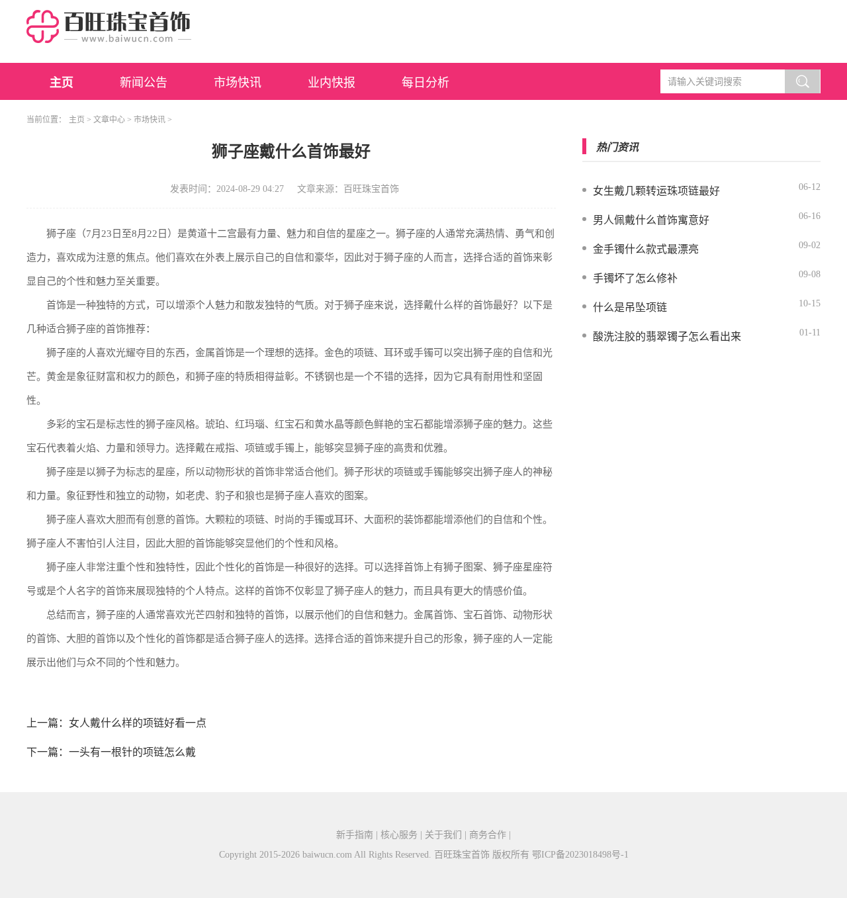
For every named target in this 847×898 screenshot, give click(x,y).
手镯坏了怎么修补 (635, 278)
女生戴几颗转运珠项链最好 (656, 191)
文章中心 (109, 119)
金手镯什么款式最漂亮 (646, 249)
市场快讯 (237, 82)
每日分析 (425, 82)
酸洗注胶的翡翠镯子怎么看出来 (667, 336)
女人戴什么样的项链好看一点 (137, 723)
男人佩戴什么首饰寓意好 (651, 220)
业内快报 (331, 82)
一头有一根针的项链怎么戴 (132, 752)
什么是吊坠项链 (630, 307)
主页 (61, 82)
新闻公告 (143, 82)
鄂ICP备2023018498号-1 (580, 855)
